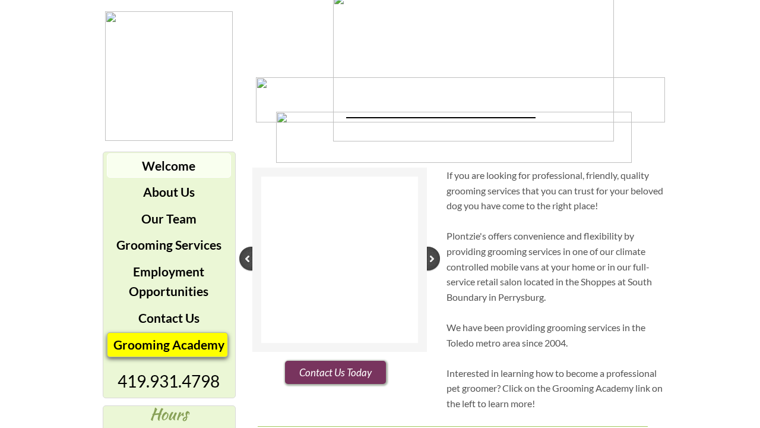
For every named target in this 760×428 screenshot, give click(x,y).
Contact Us (169, 317)
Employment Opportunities (168, 281)
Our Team (169, 218)
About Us (169, 191)
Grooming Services (168, 244)
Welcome (168, 165)
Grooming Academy (168, 344)
